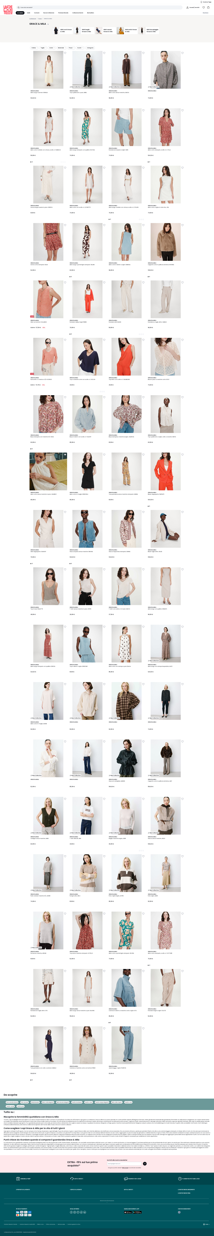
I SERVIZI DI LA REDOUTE (76, 1189)
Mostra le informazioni (107, 1201)
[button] (208, 7)
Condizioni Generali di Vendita (10, 1224)
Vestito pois (20, 1106)
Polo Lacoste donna (12, 1102)
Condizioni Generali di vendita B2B (27, 1224)
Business (205, 13)
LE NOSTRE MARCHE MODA (184, 1193)
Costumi (36, 13)
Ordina (34, 48)
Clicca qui (125, 1168)
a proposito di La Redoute (23, 1189)
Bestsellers (90, 13)
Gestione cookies (61, 1224)
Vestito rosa (128, 1102)
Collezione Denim (77, 13)
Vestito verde (10, 1106)
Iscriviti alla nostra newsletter (117, 1160)
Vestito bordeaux (77, 1102)
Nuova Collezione (48, 13)
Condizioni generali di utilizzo (74, 1224)
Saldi (28, 13)
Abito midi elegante (48, 1102)
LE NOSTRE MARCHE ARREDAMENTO (186, 1189)
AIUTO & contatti (128, 1189)
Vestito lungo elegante (102, 1102)
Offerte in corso (40, 1224)
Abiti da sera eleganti (63, 1102)
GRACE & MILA (48, 18)
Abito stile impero (117, 1102)
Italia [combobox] (206, 1224)
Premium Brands (63, 13)
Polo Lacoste (24, 1102)
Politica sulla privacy (50, 1224)
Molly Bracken (35, 1102)
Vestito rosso (88, 1102)
